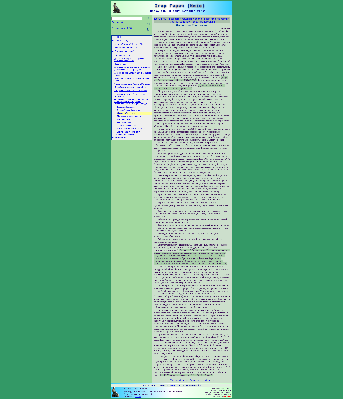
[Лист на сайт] (148, 24)
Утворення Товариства (126, 107)
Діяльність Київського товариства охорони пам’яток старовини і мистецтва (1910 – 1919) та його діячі (131, 101)
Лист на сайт (118, 22)
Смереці (138, 397)
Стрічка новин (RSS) (122, 28)
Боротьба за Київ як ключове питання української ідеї (129, 133)
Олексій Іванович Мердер (127, 125)
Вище (192, 380)
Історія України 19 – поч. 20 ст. (130, 44)
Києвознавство (122, 55)
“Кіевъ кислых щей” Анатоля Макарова (132, 84)
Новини (119, 37)
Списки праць (122, 40)
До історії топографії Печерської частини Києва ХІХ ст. (129, 59)
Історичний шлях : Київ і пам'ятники (130, 91)
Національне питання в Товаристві (131, 129)
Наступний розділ (205, 380)
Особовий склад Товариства (128, 110)
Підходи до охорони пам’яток (129, 116)
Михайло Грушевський (126, 48)
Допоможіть (172, 385)
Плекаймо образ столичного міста (130, 87)
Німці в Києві (120, 64)
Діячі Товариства (124, 122)
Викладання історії (124, 51)
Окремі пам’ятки (123, 119)
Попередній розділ (179, 380)
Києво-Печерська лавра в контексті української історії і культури (132, 68)
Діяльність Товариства (126, 113)
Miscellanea (120, 137)
